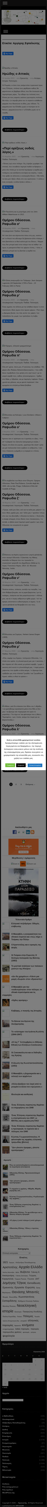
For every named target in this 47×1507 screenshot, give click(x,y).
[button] (10, 765)
